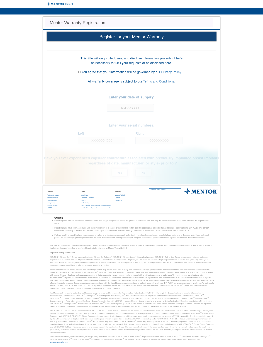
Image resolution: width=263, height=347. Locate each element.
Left (81, 133)
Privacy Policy (171, 71)
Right (139, 133)
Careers (117, 197)
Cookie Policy (85, 203)
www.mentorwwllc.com (59, 342)
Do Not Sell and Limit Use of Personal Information (96, 205)
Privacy (83, 200)
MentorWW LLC (120, 195)
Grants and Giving (52, 205)
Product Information (53, 195)
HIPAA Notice (51, 208)
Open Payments (52, 200)
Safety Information (52, 197)
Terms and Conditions (158, 81)
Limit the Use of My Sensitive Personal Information (96, 208)
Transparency (51, 203)
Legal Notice (84, 195)
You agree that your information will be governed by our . (132, 71)
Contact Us (118, 200)
